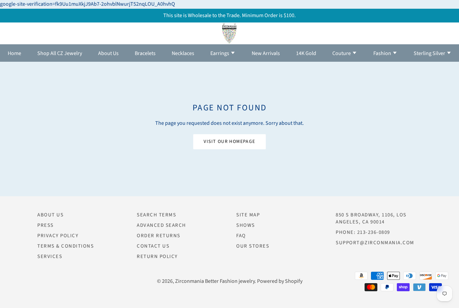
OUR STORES (252, 246)
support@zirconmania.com (375, 242)
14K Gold (306, 53)
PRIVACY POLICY (57, 235)
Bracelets (145, 53)
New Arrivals (266, 53)
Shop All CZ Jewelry (59, 53)
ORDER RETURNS (158, 235)
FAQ (241, 235)
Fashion (382, 53)
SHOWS (245, 225)
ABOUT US (50, 214)
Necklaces (183, 53)
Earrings (220, 53)
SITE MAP (248, 214)
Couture (342, 53)
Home (14, 53)
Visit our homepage (229, 141)
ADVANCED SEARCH (161, 225)
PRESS (45, 225)
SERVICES (49, 256)
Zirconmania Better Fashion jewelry (215, 281)
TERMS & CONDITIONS (65, 246)
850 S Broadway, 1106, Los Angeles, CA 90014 (371, 218)
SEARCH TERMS (156, 214)
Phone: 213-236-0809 (363, 232)
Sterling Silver (430, 53)
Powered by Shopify (279, 281)
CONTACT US (153, 246)
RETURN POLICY (157, 256)
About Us (108, 53)
